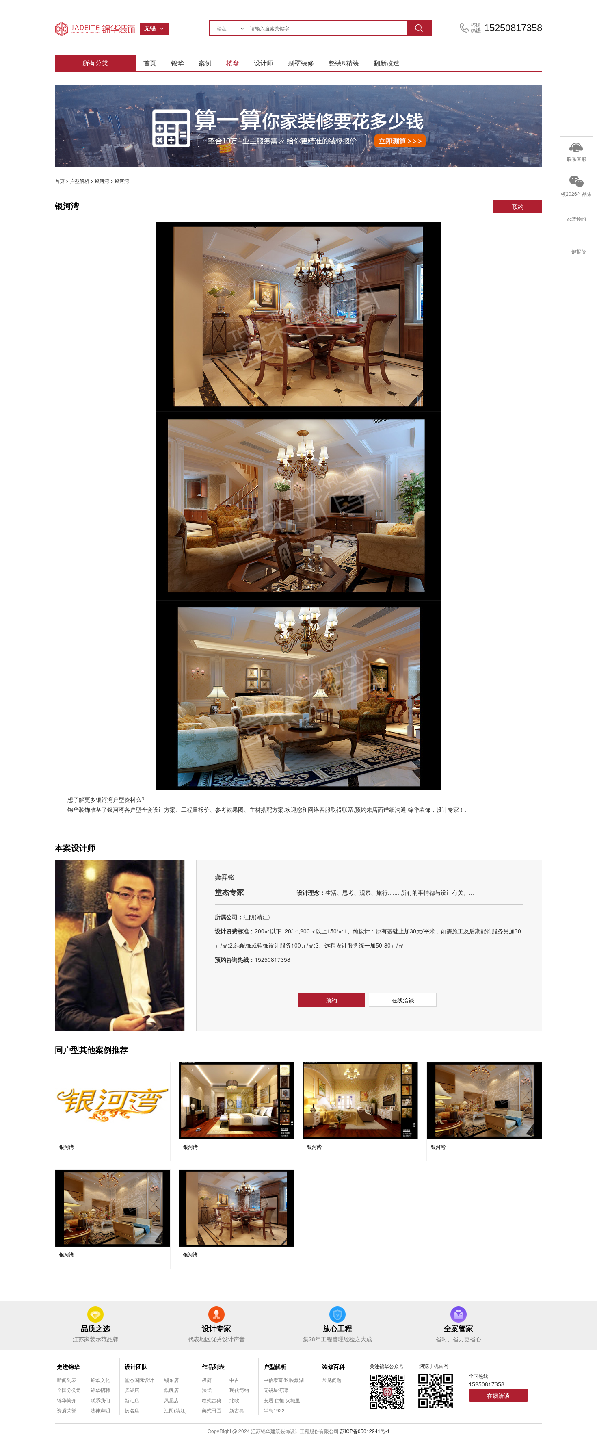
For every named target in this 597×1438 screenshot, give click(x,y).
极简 (207, 1379)
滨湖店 (132, 1389)
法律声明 (100, 1410)
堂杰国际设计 (139, 1379)
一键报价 (576, 251)
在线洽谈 (403, 1000)
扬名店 (132, 1410)
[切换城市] (164, 28)
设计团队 (136, 1366)
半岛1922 (274, 1410)
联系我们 (100, 1400)
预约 (517, 206)
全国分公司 (69, 1389)
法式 (207, 1389)
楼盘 (232, 62)
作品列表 (213, 1366)
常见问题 (332, 1379)
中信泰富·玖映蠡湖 (284, 1379)
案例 (205, 62)
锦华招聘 (100, 1389)
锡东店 (171, 1379)
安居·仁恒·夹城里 (282, 1400)
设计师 (263, 62)
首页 (149, 62)
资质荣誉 (66, 1410)
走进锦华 (68, 1366)
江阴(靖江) (175, 1410)
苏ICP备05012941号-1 (365, 1430)
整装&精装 (344, 62)
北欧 (234, 1400)
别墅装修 (301, 62)
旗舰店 (171, 1389)
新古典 (236, 1410)
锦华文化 (100, 1379)
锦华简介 (66, 1400)
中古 (234, 1379)
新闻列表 (66, 1379)
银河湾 (102, 180)
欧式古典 (211, 1400)
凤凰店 (171, 1400)
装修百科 (333, 1366)
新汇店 (132, 1400)
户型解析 (79, 180)
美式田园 (211, 1410)
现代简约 (239, 1389)
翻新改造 (387, 62)
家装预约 (576, 218)
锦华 (177, 62)
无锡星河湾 (276, 1389)
